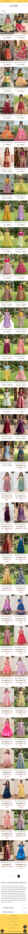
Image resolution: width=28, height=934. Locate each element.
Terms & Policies (14, 918)
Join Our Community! (13, 925)
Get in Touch (14, 921)
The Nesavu (13, 915)
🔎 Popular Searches (14, 908)
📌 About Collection (14, 912)
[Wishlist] (24, 5)
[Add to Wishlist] (1, 15)
